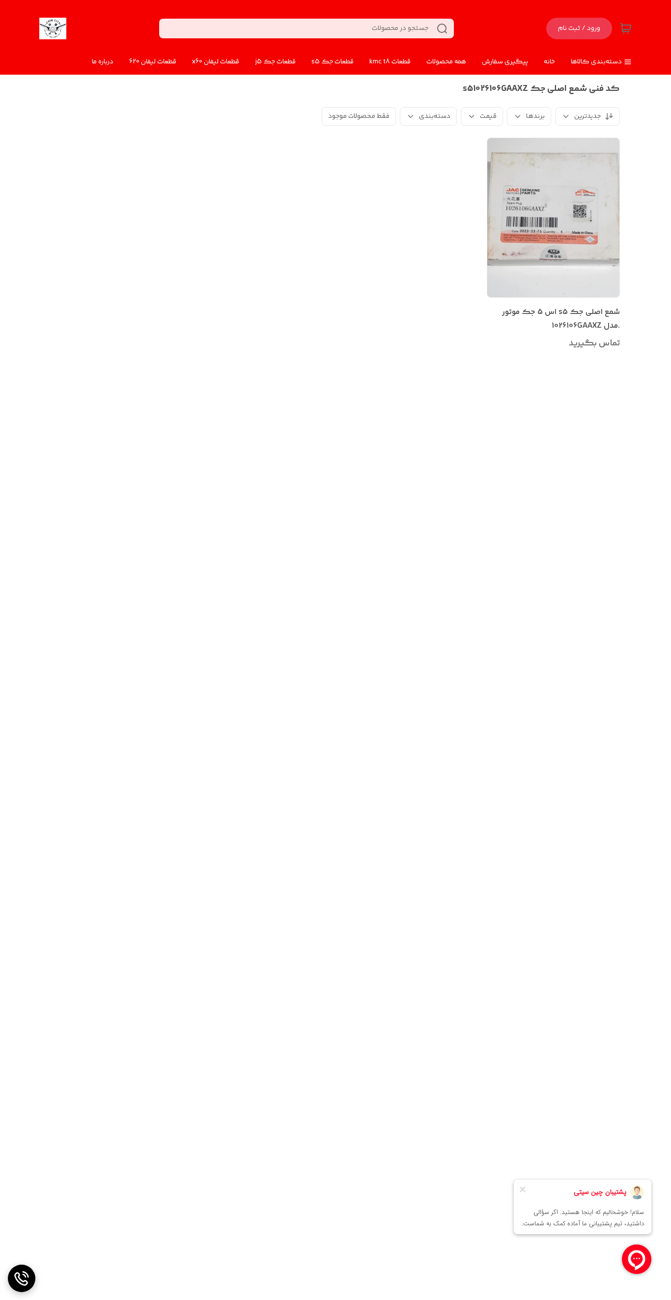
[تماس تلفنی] (21, 1278)
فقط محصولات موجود (359, 116)
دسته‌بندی (434, 116)
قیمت (488, 116)
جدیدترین (587, 116)
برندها (535, 116)
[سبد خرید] (626, 28)
